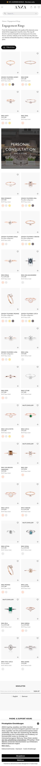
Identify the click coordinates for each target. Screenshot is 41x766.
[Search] (6, 7)
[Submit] (5, 13)
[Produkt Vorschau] (18, 73)
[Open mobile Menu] (2, 7)
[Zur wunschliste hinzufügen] (37, 53)
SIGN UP (36, 691)
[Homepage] (20, 7)
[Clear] (36, 13)
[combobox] (20, 14)
